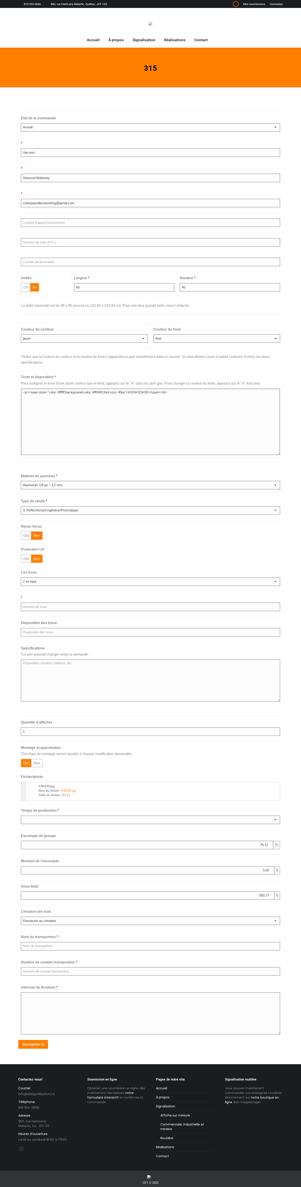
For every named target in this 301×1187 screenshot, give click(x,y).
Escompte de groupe (38, 836)
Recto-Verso (31, 526)
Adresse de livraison (39, 987)
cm (25, 287)
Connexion (276, 4)
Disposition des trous (39, 623)
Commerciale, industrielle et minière (182, 1126)
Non (36, 535)
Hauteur (187, 278)
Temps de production (40, 810)
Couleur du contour (37, 329)
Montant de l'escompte (40, 861)
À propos (162, 1097)
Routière (166, 1138)
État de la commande (38, 118)
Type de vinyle (34, 501)
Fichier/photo (32, 777)
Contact (162, 1156)
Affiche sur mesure (175, 1115)
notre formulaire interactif (110, 1095)
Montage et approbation (41, 748)
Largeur (81, 278)
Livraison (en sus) (36, 911)
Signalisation (165, 1106)
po (35, 287)
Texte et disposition (38, 377)
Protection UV (32, 549)
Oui (26, 535)
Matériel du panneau (39, 476)
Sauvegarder (31, 1044)
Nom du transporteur (39, 937)
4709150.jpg (68, 790)
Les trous (29, 572)
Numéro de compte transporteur (49, 962)
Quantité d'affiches (36, 722)
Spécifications (33, 648)
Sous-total (29, 886)
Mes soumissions (254, 4)
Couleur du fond (167, 329)
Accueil (161, 1088)
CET (145, 1182)
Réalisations (165, 1147)
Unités (26, 278)
